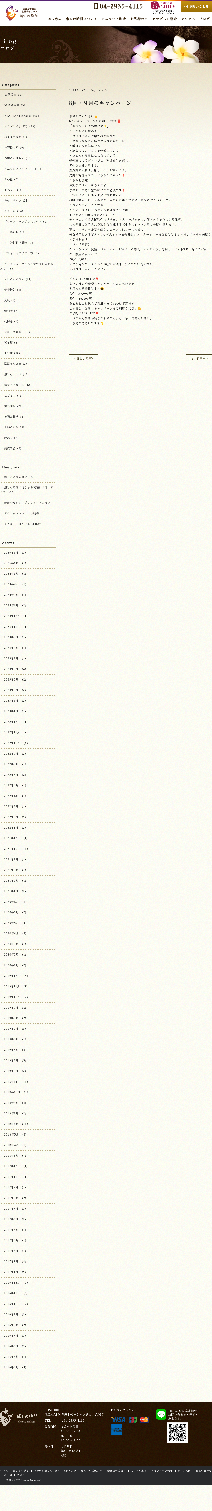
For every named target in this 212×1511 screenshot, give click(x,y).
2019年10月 (12, 997)
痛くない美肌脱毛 (91, 1471)
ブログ (204, 19)
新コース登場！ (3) (17, 332)
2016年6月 (11, 1346)
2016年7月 (11, 1335)
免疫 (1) (10, 300)
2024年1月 (11, 605)
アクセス (188, 19)
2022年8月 (11, 764)
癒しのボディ (21, 1471)
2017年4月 (11, 1240)
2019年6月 (11, 1028)
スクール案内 (139, 1471)
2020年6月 (11, 912)
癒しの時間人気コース (18, 477)
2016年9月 (11, 1314)
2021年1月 (11, 891)
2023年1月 (11, 711)
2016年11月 (12, 1293)
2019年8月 (11, 1018)
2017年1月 (11, 1272)
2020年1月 (11, 965)
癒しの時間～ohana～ (22, 12)
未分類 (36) (12, 353)
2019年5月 (11, 1039)
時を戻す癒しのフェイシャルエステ (55, 1471)
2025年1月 (11, 563)
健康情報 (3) (13, 289)
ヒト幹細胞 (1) (14, 232)
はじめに (55, 19)
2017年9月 (11, 1187)
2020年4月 (11, 933)
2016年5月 (11, 1356)
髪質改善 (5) (13, 448)
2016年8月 (11, 1325)
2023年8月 (11, 648)
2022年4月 (11, 796)
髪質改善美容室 (116, 1471)
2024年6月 (11, 573)
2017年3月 (11, 1251)
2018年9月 (11, 1103)
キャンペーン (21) (16, 200)
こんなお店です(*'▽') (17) (22, 169)
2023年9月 (11, 637)
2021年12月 (12, 838)
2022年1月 (11, 827)
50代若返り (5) (15, 105)
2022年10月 (12, 743)
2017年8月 (11, 1198)
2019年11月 (12, 986)
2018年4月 (11, 1145)
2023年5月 (11, 679)
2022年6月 (11, 775)
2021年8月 (11, 870)
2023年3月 (11, 690)
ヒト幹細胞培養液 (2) (18, 242)
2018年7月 (11, 1113)
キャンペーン (99, 90)
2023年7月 (11, 658)
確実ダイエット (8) (17, 385)
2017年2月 (11, 1261)
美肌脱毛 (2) (13, 406)
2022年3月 (11, 806)
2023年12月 (12, 616)
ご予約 (8, 1475)
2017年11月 (12, 1176)
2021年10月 (12, 848)
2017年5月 (11, 1230)
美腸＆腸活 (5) (14, 416)
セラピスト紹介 (164, 19)
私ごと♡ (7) (13, 395)
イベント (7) (13, 190)
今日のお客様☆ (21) (18, 279)
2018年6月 (11, 1124)
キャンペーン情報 (162, 1471)
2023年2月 (11, 700)
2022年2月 (11, 817)
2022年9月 (11, 753)
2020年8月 (11, 901)
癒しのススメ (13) (16, 374)
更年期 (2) (11, 342)
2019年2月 (11, 1071)
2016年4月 (11, 1367)
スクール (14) (14, 211)
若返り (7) (11, 438)
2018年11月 (12, 1081)
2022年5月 (11, 785)
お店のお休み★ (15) (18, 158)
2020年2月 (11, 954)
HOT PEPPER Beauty (163, 8)
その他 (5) (11, 179)
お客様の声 (139, 19)
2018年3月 (11, 1155)
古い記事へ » (199, 358)
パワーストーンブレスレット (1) (26, 221)
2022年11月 (12, 732)
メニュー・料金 (114, 19)
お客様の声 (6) (14, 147)
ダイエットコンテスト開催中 (23, 524)
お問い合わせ (199, 6)
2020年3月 (11, 944)
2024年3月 (11, 595)
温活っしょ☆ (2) (16, 363)
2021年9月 (11, 859)
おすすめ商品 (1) (16, 137)
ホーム (4, 1471)
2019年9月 (11, 1007)
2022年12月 (12, 722)
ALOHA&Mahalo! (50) (22, 116)
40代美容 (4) (13, 94)
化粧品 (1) (11, 321)
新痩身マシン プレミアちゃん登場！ (28, 503)
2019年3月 (11, 1060)
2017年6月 (11, 1219)
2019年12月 (12, 976)
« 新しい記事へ (84, 358)
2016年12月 (12, 1282)
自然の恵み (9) (14, 427)
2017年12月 (12, 1166)
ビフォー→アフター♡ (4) (21, 253)
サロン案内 (184, 1471)
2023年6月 (11, 669)
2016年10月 (12, 1304)
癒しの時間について (82, 19)
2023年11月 (12, 626)
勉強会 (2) (11, 311)
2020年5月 (11, 923)
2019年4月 (11, 1050)
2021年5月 (11, 880)
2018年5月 (11, 1134)
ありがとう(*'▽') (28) (20, 126)
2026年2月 (11, 552)
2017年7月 (11, 1208)
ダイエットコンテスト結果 (21, 513)
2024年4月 (11, 584)
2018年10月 (12, 1092)
